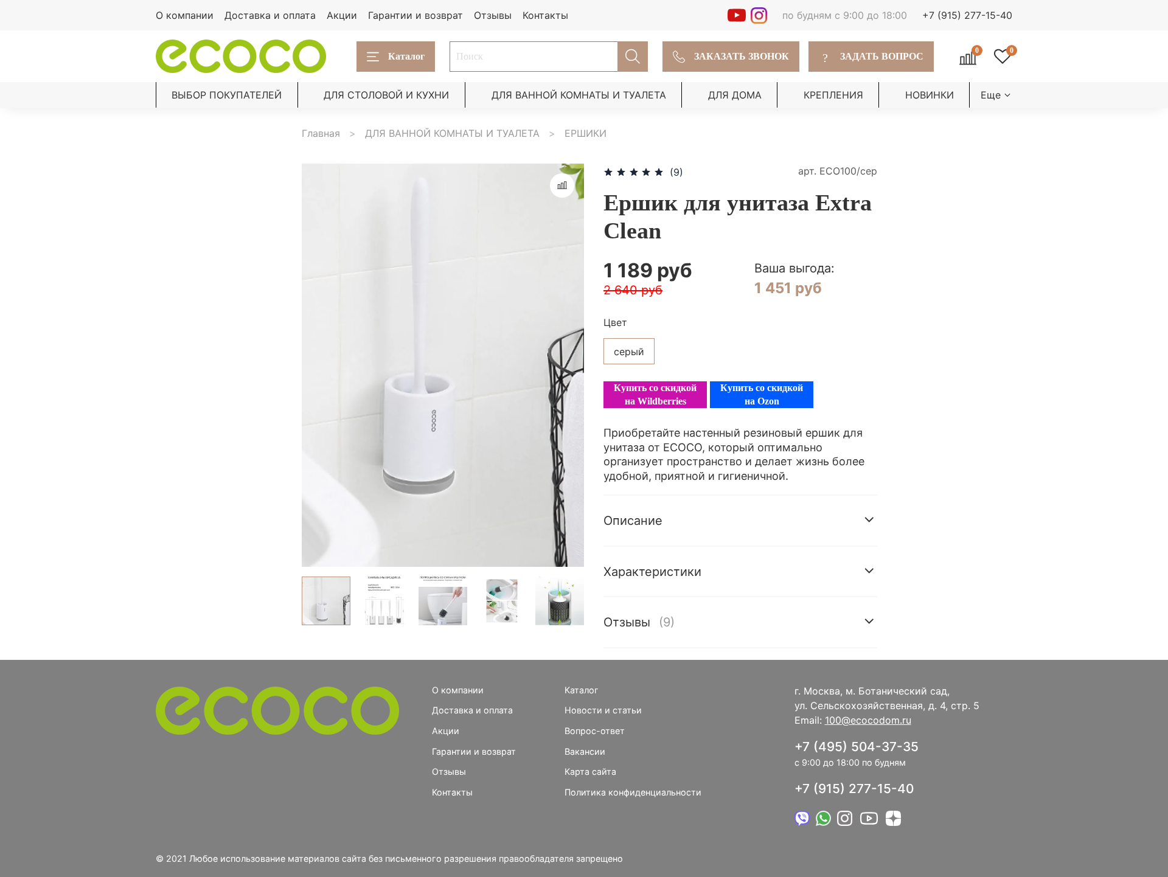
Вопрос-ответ (595, 731)
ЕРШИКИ (586, 133)
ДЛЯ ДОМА (735, 95)
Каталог (406, 56)
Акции (342, 15)
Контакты (545, 15)
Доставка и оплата (270, 15)
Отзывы (493, 15)
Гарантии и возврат (415, 15)
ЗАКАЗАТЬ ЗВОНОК (741, 56)
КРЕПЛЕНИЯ (833, 95)
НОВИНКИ (929, 95)
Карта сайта (590, 771)
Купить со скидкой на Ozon (761, 394)
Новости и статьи (603, 710)
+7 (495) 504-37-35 (856, 746)
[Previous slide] (321, 365)
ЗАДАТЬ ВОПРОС (873, 56)
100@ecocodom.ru (868, 720)
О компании (185, 15)
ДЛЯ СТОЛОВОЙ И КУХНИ (386, 95)
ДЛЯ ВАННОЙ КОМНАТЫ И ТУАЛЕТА (579, 95)
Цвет (615, 322)
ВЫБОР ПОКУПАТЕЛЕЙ (227, 95)
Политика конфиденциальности (633, 792)
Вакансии (585, 751)
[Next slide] (564, 365)
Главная (321, 133)
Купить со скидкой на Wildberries (655, 394)
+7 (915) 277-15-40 (967, 15)
